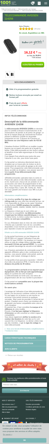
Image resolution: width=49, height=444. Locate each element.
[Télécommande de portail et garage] (8, 3)
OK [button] (24, 440)
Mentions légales (31, 409)
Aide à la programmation (9, 407)
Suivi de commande (8, 409)
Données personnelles (33, 404)
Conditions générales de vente (35, 407)
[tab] (24, 115)
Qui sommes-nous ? (8, 404)
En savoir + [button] (7, 434)
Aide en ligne (6, 412)
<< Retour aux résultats (14, 355)
